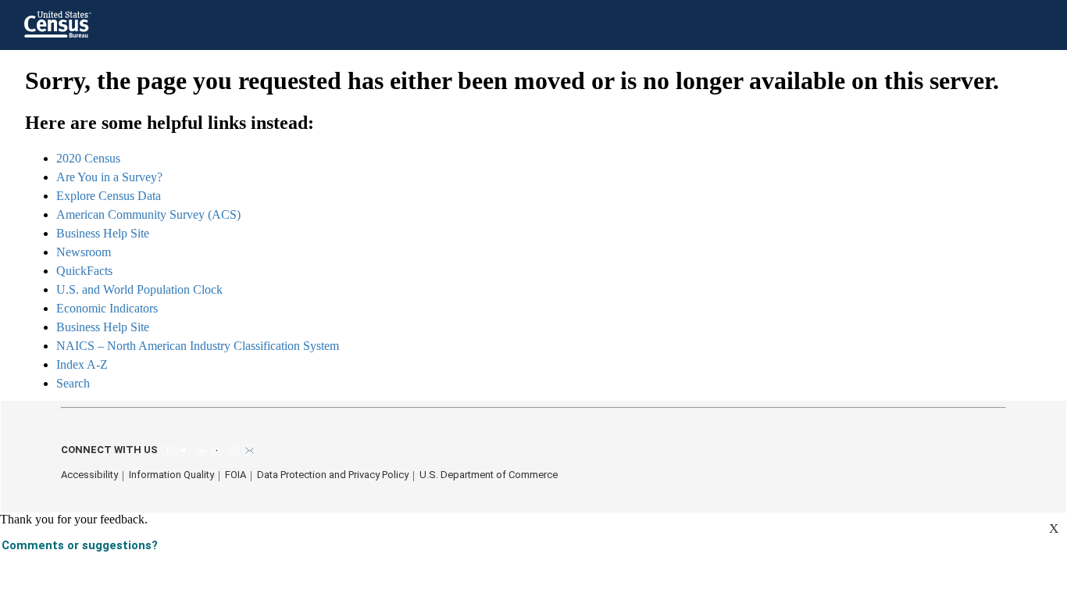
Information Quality (171, 474)
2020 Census (88, 158)
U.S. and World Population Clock (139, 289)
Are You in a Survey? (109, 177)
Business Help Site (102, 233)
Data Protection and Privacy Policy (333, 474)
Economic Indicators (107, 308)
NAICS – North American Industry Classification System (197, 345)
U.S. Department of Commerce (488, 474)
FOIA (235, 474)
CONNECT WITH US (109, 449)
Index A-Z (82, 364)
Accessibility (89, 474)
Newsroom (83, 252)
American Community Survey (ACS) (148, 214)
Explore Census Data (108, 195)
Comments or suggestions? (80, 545)
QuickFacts (84, 270)
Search (73, 383)
